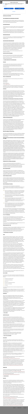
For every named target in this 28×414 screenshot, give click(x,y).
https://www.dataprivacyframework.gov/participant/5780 (15, 365)
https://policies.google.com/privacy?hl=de (11, 398)
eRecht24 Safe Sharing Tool (6, 318)
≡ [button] (27, 2)
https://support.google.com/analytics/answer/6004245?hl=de (11, 374)
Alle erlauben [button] (8, 8)
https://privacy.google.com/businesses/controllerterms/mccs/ (11, 358)
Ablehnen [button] (19, 8)
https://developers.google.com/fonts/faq (8, 397)
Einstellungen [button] (14, 11)
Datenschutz (19, 407)
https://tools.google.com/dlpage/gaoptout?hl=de (18, 371)
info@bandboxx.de (7, 84)
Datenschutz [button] (5, 6)
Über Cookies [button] (5, 5)
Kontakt (14, 407)
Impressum (25, 407)
